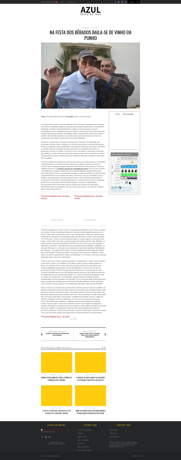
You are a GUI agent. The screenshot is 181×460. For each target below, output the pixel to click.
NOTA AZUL (81, 443)
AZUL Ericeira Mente (85, 450)
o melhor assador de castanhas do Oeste (72, 169)
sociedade (85, 28)
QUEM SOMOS (113, 430)
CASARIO (80, 433)
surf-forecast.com (126, 191)
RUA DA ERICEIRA (83, 440)
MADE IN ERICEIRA (83, 447)
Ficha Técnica (114, 437)
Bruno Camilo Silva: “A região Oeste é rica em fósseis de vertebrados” (90, 334)
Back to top (137, 456)
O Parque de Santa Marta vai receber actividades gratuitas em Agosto (90, 378)
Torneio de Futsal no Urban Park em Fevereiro (57, 333)
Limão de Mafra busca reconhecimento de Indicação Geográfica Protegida (90, 411)
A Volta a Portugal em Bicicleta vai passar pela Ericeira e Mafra (56, 411)
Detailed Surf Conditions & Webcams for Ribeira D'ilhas (123, 189)
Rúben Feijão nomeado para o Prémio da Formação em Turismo (56, 378)
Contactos (113, 433)
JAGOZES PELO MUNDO (85, 430)
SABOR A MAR (82, 437)
